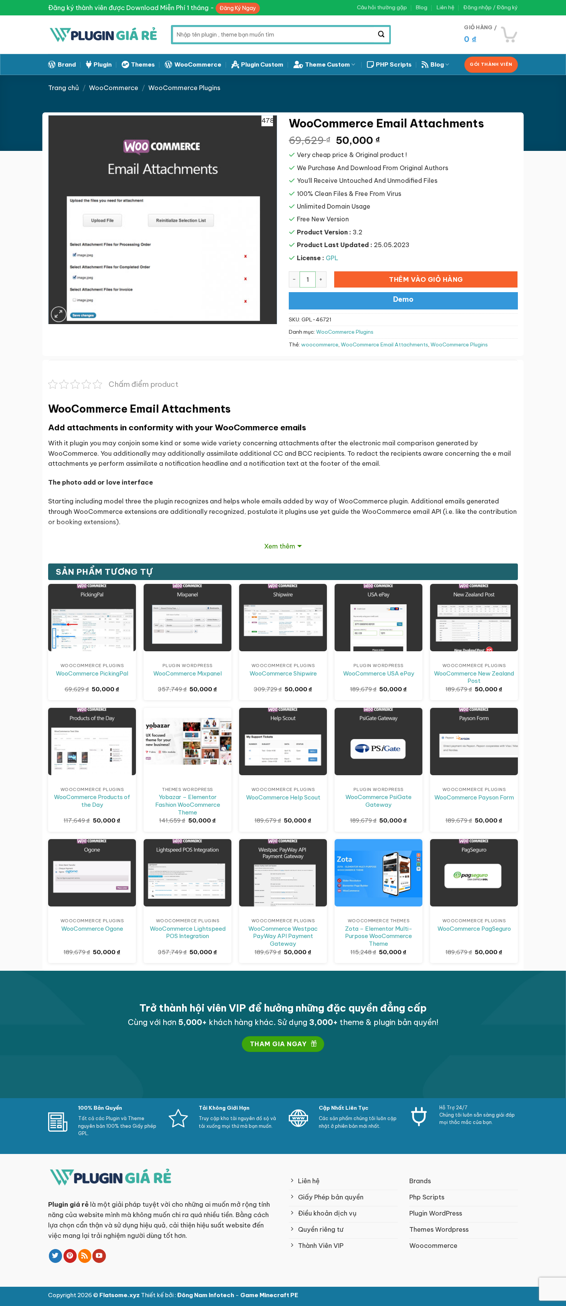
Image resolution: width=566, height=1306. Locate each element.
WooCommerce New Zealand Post (474, 677)
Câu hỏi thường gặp (382, 7)
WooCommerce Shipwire (283, 673)
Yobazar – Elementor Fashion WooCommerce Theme (187, 804)
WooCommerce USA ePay (378, 673)
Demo (403, 299)
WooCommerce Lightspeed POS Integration (188, 932)
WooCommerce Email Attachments (384, 344)
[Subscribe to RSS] (85, 1256)
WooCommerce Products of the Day (92, 800)
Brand (67, 64)
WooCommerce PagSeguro (474, 928)
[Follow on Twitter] (55, 1256)
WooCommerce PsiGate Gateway (378, 800)
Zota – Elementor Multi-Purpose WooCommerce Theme (378, 936)
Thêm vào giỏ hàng (426, 279)
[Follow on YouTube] (99, 1256)
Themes (143, 64)
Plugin (103, 64)
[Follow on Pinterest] (70, 1256)
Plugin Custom (262, 64)
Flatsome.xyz (120, 1295)
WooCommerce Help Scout (283, 797)
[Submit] (381, 34)
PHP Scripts (394, 64)
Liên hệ (445, 7)
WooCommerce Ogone (92, 928)
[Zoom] (59, 314)
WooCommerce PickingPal (92, 673)
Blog (421, 7)
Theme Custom (327, 64)
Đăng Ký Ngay (237, 8)
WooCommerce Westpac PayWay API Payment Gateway (283, 936)
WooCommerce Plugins (184, 88)
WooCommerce (197, 64)
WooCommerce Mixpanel (187, 673)
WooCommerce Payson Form (474, 797)
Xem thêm (279, 546)
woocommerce (319, 344)
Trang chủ (63, 88)
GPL (332, 258)
